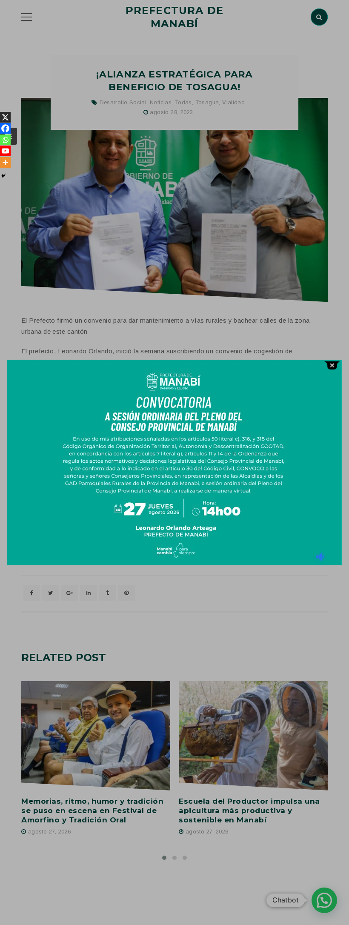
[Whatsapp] (5, 140)
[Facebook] (5, 128)
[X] (5, 117)
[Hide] (3, 175)
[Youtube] (5, 151)
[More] (5, 162)
